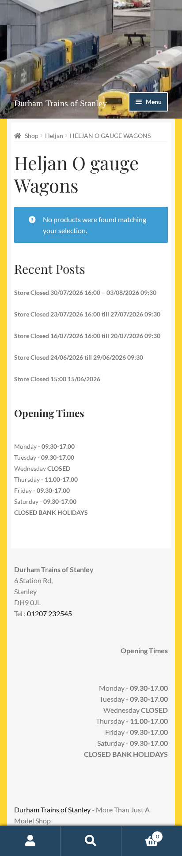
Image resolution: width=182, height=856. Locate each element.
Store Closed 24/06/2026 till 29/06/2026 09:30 (78, 357)
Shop (31, 135)
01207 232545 (49, 613)
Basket (140, 833)
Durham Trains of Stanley (60, 103)
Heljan (54, 135)
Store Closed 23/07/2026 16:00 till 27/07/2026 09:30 (87, 314)
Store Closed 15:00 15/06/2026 (57, 379)
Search (91, 841)
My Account (30, 841)
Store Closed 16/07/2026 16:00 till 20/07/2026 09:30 (87, 335)
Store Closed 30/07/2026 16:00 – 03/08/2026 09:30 (85, 292)
